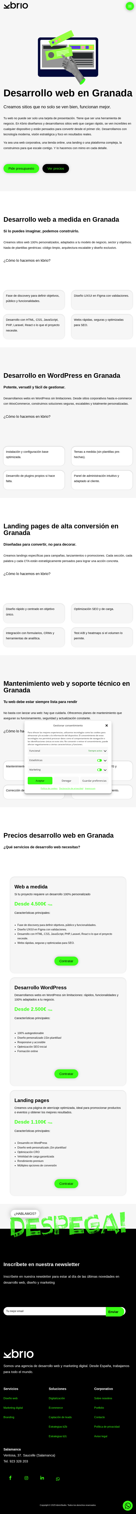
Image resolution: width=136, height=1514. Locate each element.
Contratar (66, 961)
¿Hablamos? (25, 1213)
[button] (106, 725)
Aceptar (40, 780)
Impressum (90, 788)
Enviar (113, 1312)
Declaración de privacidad (71, 788)
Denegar (66, 780)
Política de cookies (49, 788)
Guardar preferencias (94, 780)
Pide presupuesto (21, 168)
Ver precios (55, 168)
